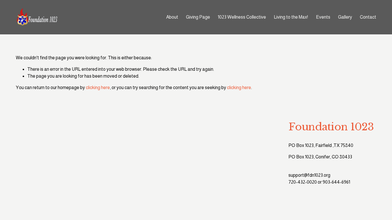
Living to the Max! (291, 17)
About (172, 17)
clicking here (98, 87)
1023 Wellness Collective (242, 17)
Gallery (345, 17)
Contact (368, 17)
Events (323, 17)
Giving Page (198, 17)
